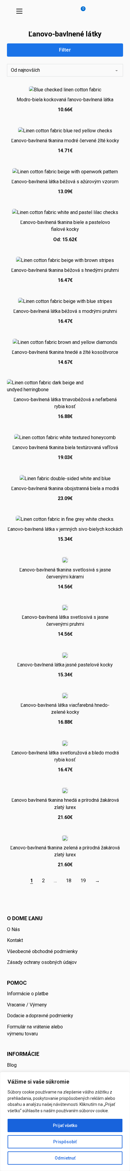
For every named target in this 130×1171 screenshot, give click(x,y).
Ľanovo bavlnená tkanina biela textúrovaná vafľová (65, 447)
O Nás (13, 929)
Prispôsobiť (65, 1141)
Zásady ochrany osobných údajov (42, 962)
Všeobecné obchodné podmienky (42, 951)
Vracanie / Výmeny (27, 1005)
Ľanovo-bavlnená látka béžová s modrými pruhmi (65, 311)
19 (83, 880)
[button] (80, 11)
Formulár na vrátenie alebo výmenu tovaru (35, 1030)
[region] (65, 1121)
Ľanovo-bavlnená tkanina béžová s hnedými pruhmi (65, 270)
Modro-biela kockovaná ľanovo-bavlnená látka (65, 99)
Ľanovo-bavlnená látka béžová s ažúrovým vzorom (65, 181)
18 (68, 880)
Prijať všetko (65, 1125)
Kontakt (15, 940)
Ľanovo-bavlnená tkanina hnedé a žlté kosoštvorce (65, 352)
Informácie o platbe (27, 993)
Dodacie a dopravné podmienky (40, 1015)
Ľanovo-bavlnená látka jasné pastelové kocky (65, 665)
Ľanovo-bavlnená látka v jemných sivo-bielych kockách (65, 529)
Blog (12, 1065)
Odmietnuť (65, 1158)
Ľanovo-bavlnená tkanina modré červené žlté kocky (65, 140)
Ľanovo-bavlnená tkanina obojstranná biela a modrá (65, 488)
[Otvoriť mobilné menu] (19, 11)
